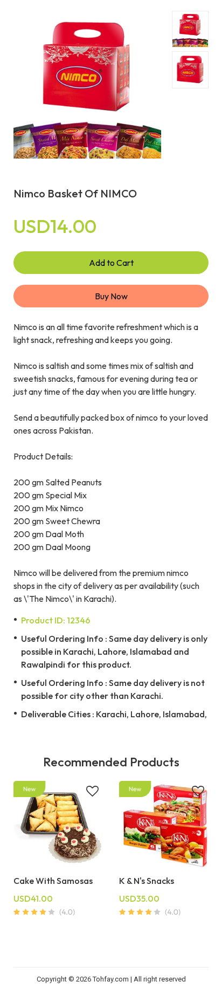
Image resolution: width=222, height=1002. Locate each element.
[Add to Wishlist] (92, 792)
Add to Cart (111, 262)
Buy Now (111, 296)
